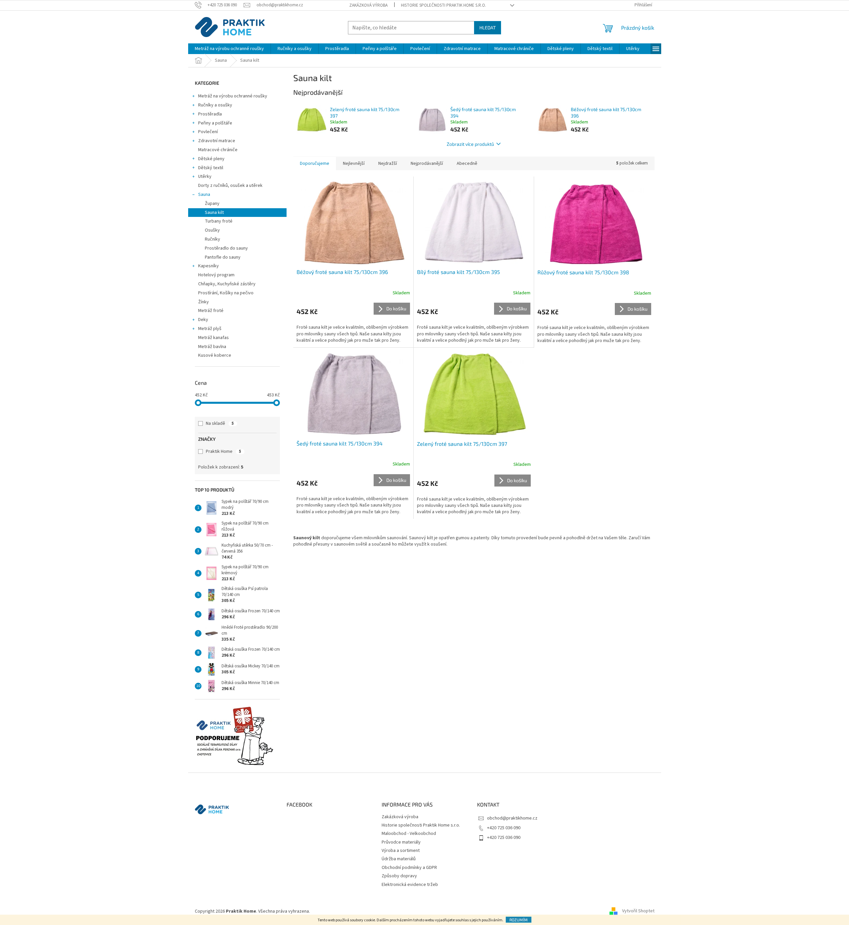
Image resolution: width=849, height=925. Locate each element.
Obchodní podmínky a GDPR (409, 867)
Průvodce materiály (401, 842)
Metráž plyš (210, 328)
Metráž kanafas (213, 337)
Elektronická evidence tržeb (410, 884)
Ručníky (212, 239)
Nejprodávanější (427, 163)
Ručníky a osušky (215, 105)
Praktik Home (223, 451)
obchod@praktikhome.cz (512, 818)
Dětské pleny (211, 159)
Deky (203, 319)
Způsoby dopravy (399, 876)
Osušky (212, 230)
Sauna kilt (214, 212)
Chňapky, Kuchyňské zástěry (227, 284)
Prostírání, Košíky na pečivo (226, 293)
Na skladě (220, 423)
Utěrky (204, 176)
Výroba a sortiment (401, 850)
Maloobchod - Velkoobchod (409, 833)
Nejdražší (387, 163)
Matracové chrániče (218, 149)
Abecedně (467, 163)
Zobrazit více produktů (470, 144)
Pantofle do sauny (223, 257)
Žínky (203, 302)
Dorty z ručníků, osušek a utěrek (230, 185)
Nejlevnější (354, 163)
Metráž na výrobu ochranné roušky (232, 96)
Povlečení (208, 131)
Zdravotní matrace (216, 140)
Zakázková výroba (368, 5)
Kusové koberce (214, 355)
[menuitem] (229, 48)
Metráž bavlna (212, 346)
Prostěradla (210, 114)
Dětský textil (210, 168)
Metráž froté (211, 310)
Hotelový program (216, 275)
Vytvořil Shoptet (638, 911)
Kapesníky (208, 266)
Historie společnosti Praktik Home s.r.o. (443, 5)
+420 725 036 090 (503, 828)
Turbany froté (219, 221)
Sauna (204, 194)
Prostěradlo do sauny (226, 248)
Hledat (487, 27)
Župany (212, 203)
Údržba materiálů (399, 859)
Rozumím (518, 919)
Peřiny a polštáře (215, 123)
